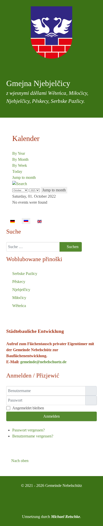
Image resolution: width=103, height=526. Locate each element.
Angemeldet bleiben (28, 408)
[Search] (19, 183)
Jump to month (24, 177)
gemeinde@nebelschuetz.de (43, 362)
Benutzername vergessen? (32, 436)
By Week (19, 165)
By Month (20, 159)
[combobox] (33, 247)
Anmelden (51, 416)
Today (17, 171)
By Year (18, 153)
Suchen (72, 247)
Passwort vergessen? (28, 430)
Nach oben (19, 461)
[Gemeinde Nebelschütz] (51, 32)
